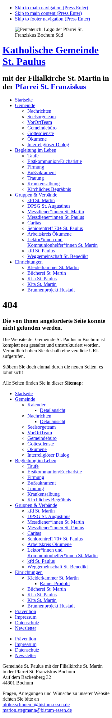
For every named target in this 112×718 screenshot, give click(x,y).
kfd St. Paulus (41, 250)
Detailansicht (52, 410)
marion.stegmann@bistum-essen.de (37, 710)
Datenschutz (27, 622)
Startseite (24, 99)
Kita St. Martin (42, 284)
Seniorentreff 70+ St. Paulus (55, 228)
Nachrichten (39, 111)
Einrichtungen (29, 261)
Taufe (33, 155)
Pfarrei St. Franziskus (50, 87)
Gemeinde (25, 105)
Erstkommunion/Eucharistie (54, 161)
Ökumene (37, 139)
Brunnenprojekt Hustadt (51, 289)
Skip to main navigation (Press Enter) (51, 7)
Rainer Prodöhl (55, 583)
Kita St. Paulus (42, 278)
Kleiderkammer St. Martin (53, 267)
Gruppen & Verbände (36, 194)
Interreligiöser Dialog (48, 144)
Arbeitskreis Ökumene (49, 234)
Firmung (35, 166)
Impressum (25, 617)
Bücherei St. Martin (46, 273)
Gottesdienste (40, 133)
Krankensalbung (43, 183)
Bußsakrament (41, 172)
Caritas (34, 222)
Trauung (35, 178)
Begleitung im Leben (35, 150)
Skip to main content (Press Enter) (48, 13)
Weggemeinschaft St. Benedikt (57, 256)
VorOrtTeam (39, 122)
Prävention (25, 611)
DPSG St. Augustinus (48, 206)
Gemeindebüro (42, 127)
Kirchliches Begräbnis (49, 189)
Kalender (36, 404)
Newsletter (25, 628)
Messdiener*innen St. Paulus (55, 217)
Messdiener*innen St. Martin (55, 211)
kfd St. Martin (41, 200)
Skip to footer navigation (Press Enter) (52, 18)
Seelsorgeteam (41, 116)
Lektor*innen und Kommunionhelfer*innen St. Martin (62, 242)
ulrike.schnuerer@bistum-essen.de (36, 704)
